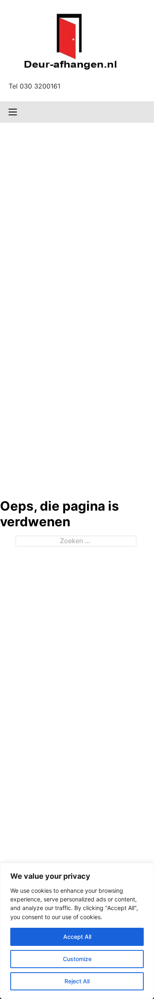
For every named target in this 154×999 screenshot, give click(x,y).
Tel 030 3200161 (34, 86)
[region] (77, 931)
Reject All (77, 981)
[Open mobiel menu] (13, 112)
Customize (77, 958)
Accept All (77, 936)
